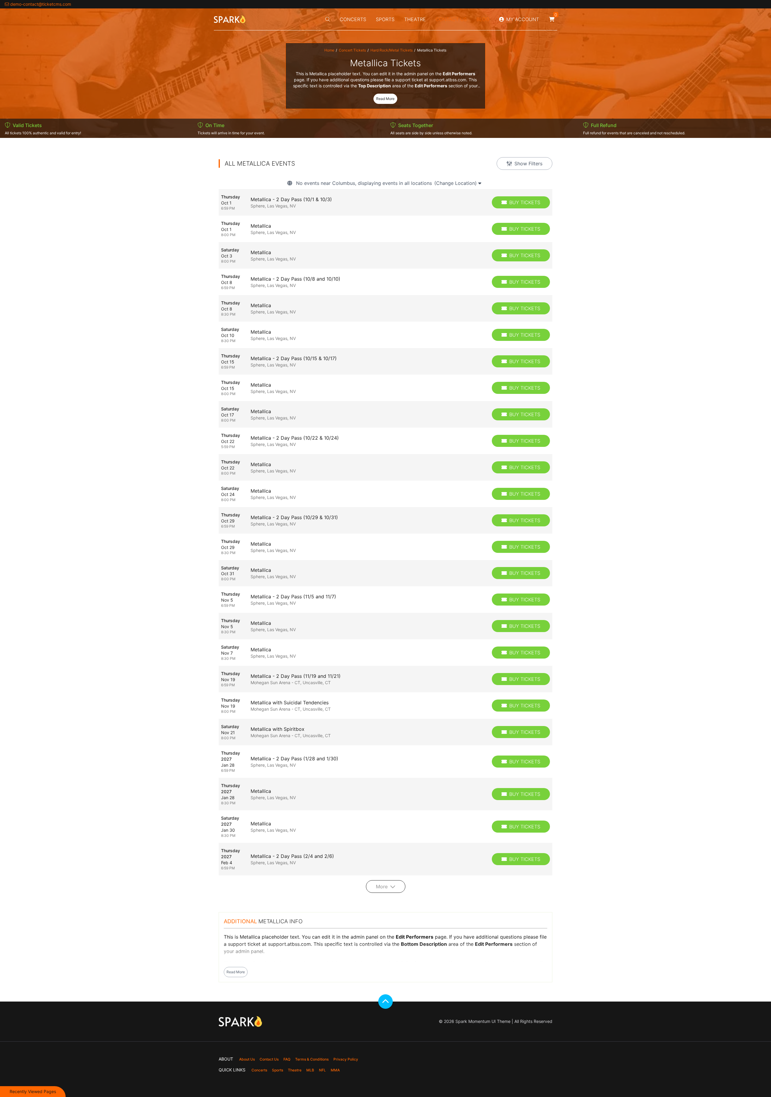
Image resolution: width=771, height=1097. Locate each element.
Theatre (415, 19)
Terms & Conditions (312, 1059)
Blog (482, 19)
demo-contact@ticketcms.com (40, 4)
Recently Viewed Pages (33, 1091)
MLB (310, 1070)
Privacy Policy (345, 1059)
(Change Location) (456, 183)
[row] (385, 202)
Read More (385, 98)
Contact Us (451, 19)
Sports (385, 19)
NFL (322, 1070)
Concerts (353, 19)
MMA (335, 1070)
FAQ (286, 1059)
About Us (247, 1059)
